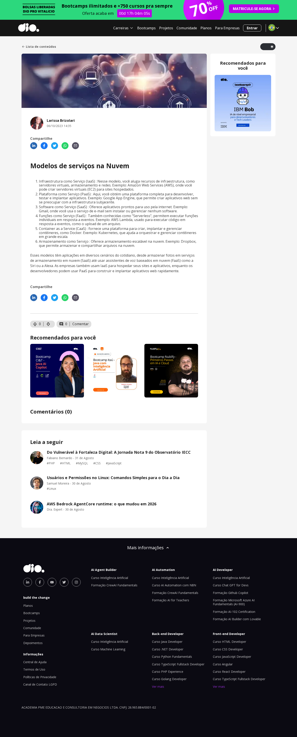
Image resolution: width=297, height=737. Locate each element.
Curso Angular (223, 664)
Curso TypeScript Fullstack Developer (178, 664)
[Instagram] (76, 582)
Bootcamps (146, 28)
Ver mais (158, 686)
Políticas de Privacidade (39, 677)
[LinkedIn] (33, 145)
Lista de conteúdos (41, 46)
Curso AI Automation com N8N (174, 585)
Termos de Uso (34, 669)
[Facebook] (44, 145)
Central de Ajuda (35, 662)
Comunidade (187, 28)
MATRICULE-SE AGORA (252, 8)
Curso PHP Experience (167, 671)
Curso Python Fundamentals (172, 657)
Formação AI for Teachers (170, 600)
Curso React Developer (229, 671)
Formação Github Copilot (230, 593)
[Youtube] (52, 582)
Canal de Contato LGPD (40, 684)
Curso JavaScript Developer (232, 657)
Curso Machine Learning (108, 649)
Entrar (252, 28)
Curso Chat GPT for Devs (231, 585)
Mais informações (145, 548)
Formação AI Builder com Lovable (237, 619)
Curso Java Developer (167, 642)
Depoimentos (33, 643)
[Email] (75, 145)
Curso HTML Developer (229, 642)
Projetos (166, 28)
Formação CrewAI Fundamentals (114, 585)
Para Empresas (227, 28)
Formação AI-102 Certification (234, 612)
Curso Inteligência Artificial (109, 578)
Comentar (80, 324)
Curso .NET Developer (167, 649)
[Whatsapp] (65, 145)
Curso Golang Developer (169, 679)
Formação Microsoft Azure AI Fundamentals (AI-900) (234, 602)
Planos (206, 28)
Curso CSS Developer (228, 649)
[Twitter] (54, 145)
